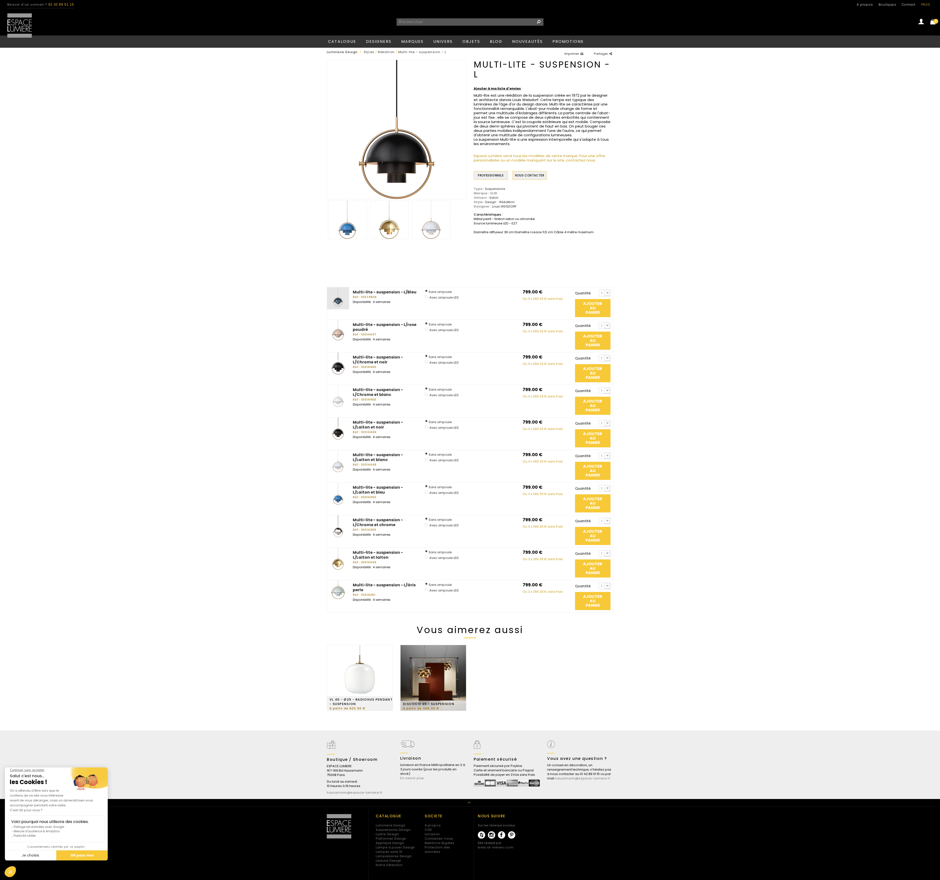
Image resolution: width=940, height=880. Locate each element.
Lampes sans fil (389, 851)
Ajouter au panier (592, 308)
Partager (601, 54)
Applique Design (390, 843)
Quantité (583, 293)
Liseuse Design (388, 860)
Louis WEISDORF (504, 206)
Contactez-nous (439, 838)
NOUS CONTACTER (529, 175)
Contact (909, 4)
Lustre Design (387, 834)
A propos (865, 4)
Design (490, 202)
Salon (493, 198)
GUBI (493, 193)
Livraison (432, 834)
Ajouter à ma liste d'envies (497, 88)
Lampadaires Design (394, 856)
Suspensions (495, 189)
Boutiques (887, 4)
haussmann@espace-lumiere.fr (355, 792)
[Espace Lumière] (19, 25)
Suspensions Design (393, 829)
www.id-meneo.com (495, 847)
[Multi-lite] (347, 220)
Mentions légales (439, 843)
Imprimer (571, 54)
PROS (925, 4)
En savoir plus (412, 778)
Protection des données (437, 849)
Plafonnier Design (391, 838)
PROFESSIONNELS (491, 175)
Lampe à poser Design (395, 847)
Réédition (507, 202)
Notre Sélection (389, 865)
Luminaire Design (390, 825)
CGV (428, 829)
